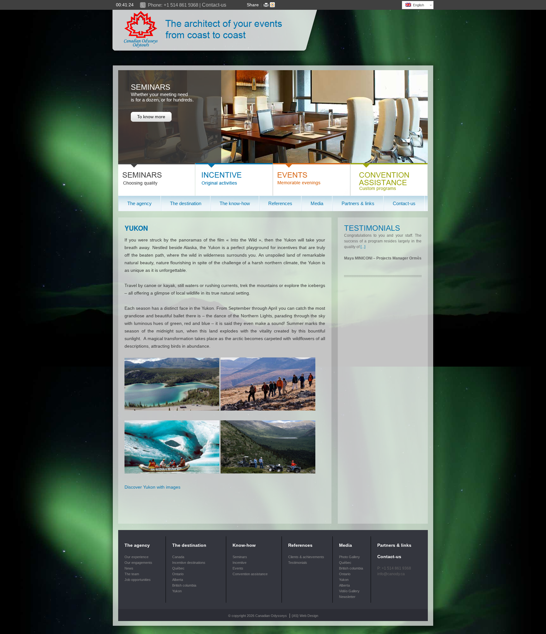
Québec (178, 568)
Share (253, 4)
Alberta (177, 580)
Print (266, 4)
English (417, 5)
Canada (178, 557)
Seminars (240, 557)
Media (345, 545)
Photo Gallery (349, 557)
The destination (189, 545)
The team (131, 574)
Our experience (136, 557)
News (128, 568)
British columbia (184, 585)
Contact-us (214, 5)
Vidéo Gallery (349, 591)
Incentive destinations (188, 562)
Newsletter (347, 597)
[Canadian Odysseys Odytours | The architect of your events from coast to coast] (215, 55)
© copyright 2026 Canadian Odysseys (258, 616)
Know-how (244, 545)
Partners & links (358, 203)
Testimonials (372, 228)
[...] (363, 247)
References (300, 545)
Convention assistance (250, 574)
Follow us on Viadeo (272, 4)
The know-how (235, 203)
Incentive (239, 562)
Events (238, 568)
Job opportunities (137, 580)
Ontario (178, 574)
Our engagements (138, 562)
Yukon (136, 228)
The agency (137, 545)
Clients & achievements (306, 557)
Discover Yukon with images (152, 487)
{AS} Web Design (305, 616)
